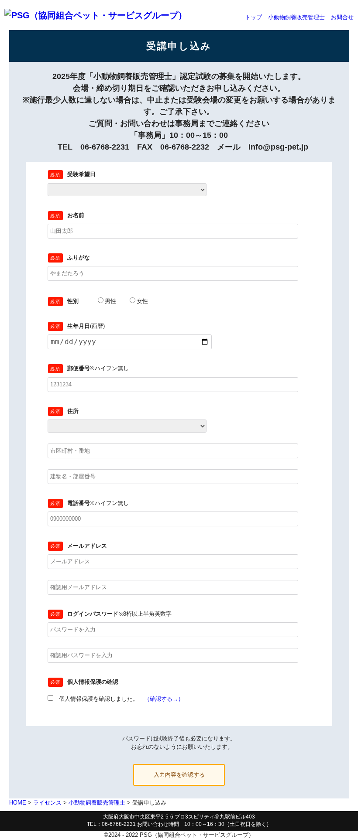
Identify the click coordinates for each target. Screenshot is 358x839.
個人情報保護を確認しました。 (118, 699)
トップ (253, 17)
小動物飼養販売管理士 (296, 17)
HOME (17, 802)
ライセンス (47, 802)
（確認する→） (164, 699)
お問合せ (342, 17)
